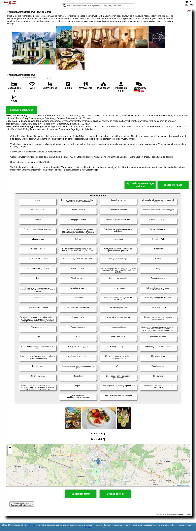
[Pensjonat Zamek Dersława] (34, 48)
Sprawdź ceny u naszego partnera (140, 184)
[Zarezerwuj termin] (189, 11)
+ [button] (10, 447)
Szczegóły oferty (81, 494)
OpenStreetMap (183, 485)
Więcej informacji (173, 185)
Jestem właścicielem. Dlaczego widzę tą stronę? (22, 504)
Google (32, 525)
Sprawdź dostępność (21, 110)
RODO (87, 528)
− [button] (10, 452)
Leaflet (173, 485)
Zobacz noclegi (115, 494)
